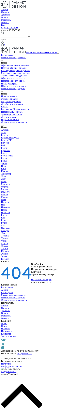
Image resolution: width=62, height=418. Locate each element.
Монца (4, 197)
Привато (5, 212)
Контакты (6, 334)
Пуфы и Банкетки (10, 119)
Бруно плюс (7, 155)
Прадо (4, 210)
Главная (5, 259)
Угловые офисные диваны (14, 75)
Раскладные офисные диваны (15, 70)
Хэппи (4, 248)
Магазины (6, 20)
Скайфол (5, 228)
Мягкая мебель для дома (13, 88)
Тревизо (5, 238)
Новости (5, 328)
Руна (3, 220)
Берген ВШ (6, 140)
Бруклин (5, 150)
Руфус (4, 223)
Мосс (3, 199)
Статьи (4, 326)
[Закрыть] (4, 39)
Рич (3, 217)
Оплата (4, 17)
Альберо (5, 130)
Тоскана (5, 235)
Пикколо (5, 207)
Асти (3, 132)
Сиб (3, 225)
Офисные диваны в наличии (15, 65)
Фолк (3, 241)
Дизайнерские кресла (11, 114)
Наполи (5, 202)
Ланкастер (6, 174)
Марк (3, 181)
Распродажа (7, 55)
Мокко (4, 194)
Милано (5, 189)
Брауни (4, 148)
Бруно (4, 153)
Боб (3, 145)
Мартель (5, 184)
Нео (3, 204)
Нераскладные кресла (11, 112)
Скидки (5, 12)
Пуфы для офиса (9, 83)
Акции (4, 9)
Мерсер (5, 186)
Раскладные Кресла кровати (15, 109)
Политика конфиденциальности (11, 365)
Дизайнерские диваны (12, 104)
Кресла (4, 106)
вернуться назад (43, 282)
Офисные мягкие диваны (13, 86)
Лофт (3, 179)
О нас (4, 323)
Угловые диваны (9, 99)
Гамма (4, 161)
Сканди (5, 230)
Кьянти (4, 171)
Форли (4, 243)
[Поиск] (2, 39)
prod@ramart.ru (24, 353)
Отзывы (5, 22)
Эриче (4, 256)
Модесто (5, 192)
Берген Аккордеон (10, 137)
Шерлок (5, 251)
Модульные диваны (11, 101)
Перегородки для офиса (13, 81)
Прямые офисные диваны (14, 68)
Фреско (4, 246)
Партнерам (6, 331)
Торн (3, 233)
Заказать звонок (9, 336)
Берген (4, 135)
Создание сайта (8, 371)
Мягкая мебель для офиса (13, 57)
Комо (3, 168)
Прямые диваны (9, 96)
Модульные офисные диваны (15, 73)
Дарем (4, 163)
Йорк (3, 166)
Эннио (4, 254)
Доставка (5, 14)
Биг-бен (5, 143)
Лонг (3, 176)
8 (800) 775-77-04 (9, 27)
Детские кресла (8, 117)
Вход (3, 25)
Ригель (4, 215)
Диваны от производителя (14, 122)
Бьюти (4, 158)
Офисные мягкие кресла (13, 78)
